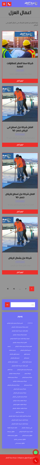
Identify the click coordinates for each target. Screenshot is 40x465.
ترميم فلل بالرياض (15, 358)
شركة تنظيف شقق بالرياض (20, 404)
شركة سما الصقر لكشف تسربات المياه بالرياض (20, 416)
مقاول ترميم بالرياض (27, 435)
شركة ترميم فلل (28, 385)
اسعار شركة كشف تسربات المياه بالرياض (20, 338)
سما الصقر (10, 369)
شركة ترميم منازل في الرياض (20, 397)
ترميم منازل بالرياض (13, 362)
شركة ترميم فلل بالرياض (13, 385)
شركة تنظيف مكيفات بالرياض (20, 408)
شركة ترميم (28, 373)
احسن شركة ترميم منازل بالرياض (15, 323)
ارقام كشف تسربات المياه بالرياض (20, 331)
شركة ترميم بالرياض (27, 377)
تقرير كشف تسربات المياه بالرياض (20, 366)
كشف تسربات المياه (12, 428)
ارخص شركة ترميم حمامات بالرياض (20, 327)
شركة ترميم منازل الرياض (20, 389)
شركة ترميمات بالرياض (14, 373)
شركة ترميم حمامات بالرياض (20, 381)
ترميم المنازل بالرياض (25, 350)
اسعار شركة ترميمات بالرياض (20, 335)
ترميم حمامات (12, 350)
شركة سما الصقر (20, 412)
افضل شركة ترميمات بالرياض (20, 342)
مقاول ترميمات (11, 431)
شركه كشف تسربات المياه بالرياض (20, 424)
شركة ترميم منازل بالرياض (19, 393)
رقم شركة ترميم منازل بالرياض (24, 369)
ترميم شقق (27, 354)
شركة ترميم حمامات (13, 377)
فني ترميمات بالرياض (27, 428)
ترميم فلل (26, 358)
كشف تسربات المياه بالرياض (26, 431)
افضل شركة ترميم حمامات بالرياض (23, 346)
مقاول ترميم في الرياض (20, 439)
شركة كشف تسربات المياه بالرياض (20, 420)
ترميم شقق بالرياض (14, 354)
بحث (7, 305)
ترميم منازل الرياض (27, 362)
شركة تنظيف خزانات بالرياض (20, 400)
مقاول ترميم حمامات (12, 435)
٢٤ (14, 288)
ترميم (9, 346)
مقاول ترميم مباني (20, 443)
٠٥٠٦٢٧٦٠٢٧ (30, 323)
